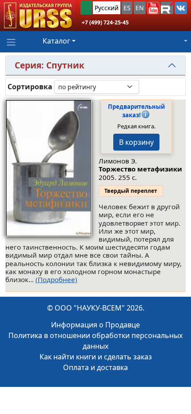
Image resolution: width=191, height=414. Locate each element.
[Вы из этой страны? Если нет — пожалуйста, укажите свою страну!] (86, 8)
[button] (153, 8)
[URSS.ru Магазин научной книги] (37, 15)
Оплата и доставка (95, 367)
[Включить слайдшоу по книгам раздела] (146, 87)
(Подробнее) (56, 279)
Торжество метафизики (140, 168)
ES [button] (127, 8)
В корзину (136, 142)
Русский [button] (107, 8)
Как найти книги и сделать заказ (96, 357)
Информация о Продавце (95, 325)
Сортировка (30, 87)
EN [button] (139, 8)
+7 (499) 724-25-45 (105, 22)
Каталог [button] (56, 41)
